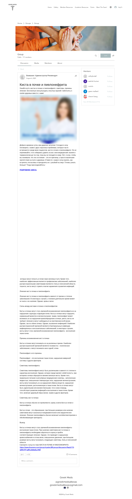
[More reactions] (28, 454)
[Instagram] (111, 7)
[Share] (76, 76)
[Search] (96, 56)
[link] (24, 63)
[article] (48, 269)
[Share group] (113, 55)
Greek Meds (66, 477)
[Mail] (65, 488)
